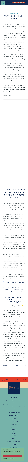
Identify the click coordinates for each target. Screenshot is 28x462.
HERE (18, 51)
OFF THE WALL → (21, 379)
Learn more (5, 453)
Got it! (12, 456)
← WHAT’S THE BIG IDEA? (6, 380)
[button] (3, 3)
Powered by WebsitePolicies (8, 458)
